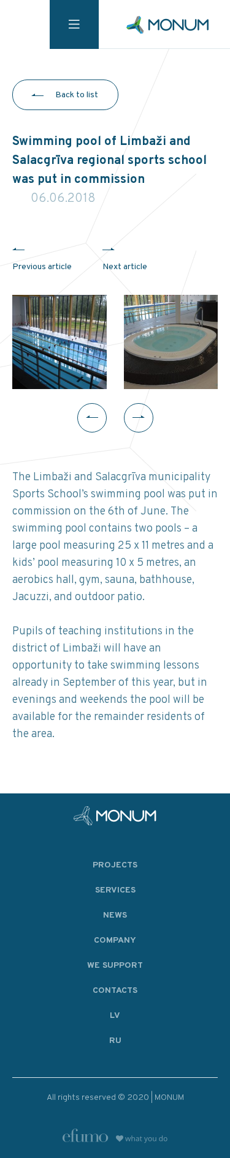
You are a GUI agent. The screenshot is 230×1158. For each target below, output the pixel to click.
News (115, 915)
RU (115, 1041)
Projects (115, 865)
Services (115, 890)
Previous (92, 417)
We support (115, 965)
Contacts (115, 990)
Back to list (76, 95)
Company (115, 940)
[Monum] (167, 25)
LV (115, 1016)
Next (138, 417)
